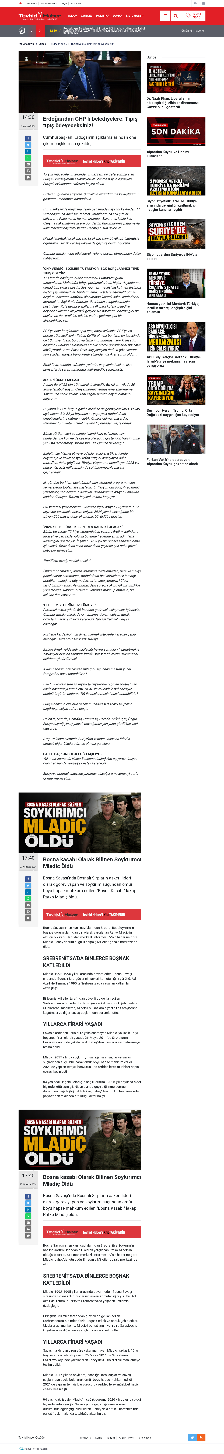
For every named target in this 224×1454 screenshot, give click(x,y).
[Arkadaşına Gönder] (28, 164)
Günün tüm (193, 30)
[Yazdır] (28, 171)
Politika (102, 15)
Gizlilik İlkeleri (126, 1437)
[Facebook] (28, 138)
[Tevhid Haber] (40, 15)
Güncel (87, 15)
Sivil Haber (135, 15)
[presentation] (31, 31)
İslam (72, 15)
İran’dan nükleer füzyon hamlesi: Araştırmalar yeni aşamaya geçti (102, 30)
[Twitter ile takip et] (192, 1437)
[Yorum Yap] (28, 177)
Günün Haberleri (49, 3)
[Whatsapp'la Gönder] (28, 158)
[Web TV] (195, 3)
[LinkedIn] (28, 151)
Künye (98, 1437)
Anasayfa (85, 1437)
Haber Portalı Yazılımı (36, 1448)
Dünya (117, 15)
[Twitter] (28, 145)
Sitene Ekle (76, 3)
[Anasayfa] (20, 3)
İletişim (111, 1437)
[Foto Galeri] (203, 3)
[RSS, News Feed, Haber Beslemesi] (201, 1437)
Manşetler (32, 3)
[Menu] (165, 16)
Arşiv (64, 3)
